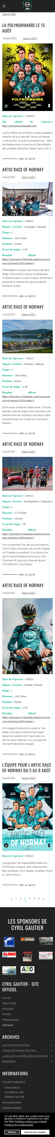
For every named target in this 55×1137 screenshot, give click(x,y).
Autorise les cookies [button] (35, 1132)
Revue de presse (11, 1102)
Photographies (10, 1019)
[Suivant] (11, 899)
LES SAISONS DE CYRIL (15, 1045)
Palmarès (7, 1025)
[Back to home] (27, 6)
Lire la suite (27, 158)
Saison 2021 (9, 14)
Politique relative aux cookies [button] (31, 1121)
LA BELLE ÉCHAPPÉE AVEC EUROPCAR (25, 1056)
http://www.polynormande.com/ (19, 125)
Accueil (6, 997)
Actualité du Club (14, 1092)
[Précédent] (43, 899)
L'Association (12, 1087)
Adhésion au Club (14, 1096)
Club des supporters (13, 1081)
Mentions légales (12, 1107)
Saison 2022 (9, 1003)
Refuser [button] (12, 1132)
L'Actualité (7, 1008)
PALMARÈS (8, 1061)
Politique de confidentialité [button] (18, 1125)
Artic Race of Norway (23, 169)
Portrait (6, 1014)
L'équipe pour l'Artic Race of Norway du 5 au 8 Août (26, 767)
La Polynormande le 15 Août (23, 28)
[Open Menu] (3, 6)
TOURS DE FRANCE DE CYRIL (19, 1050)
